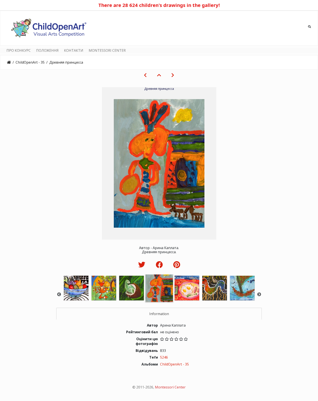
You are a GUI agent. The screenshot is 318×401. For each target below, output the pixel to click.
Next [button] (259, 294)
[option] (76, 294)
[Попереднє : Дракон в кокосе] (145, 75)
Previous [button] (59, 294)
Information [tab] (159, 313)
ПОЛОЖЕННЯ (47, 50)
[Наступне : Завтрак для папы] (172, 75)
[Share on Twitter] (142, 264)
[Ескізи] (159, 75)
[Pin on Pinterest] (176, 264)
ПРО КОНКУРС (18, 50)
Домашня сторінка (9, 62)
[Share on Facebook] (160, 264)
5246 (164, 357)
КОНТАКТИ (73, 50)
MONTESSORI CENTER (107, 50)
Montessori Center (170, 387)
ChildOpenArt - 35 (30, 62)
